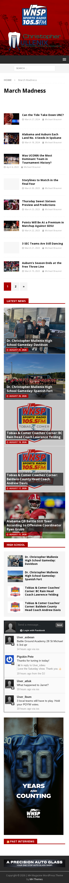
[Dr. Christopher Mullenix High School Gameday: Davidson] (15, 561)
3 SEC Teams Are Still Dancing (42, 243)
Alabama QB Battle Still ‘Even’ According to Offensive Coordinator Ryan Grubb (34, 525)
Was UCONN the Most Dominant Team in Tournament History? (37, 159)
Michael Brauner (53, 119)
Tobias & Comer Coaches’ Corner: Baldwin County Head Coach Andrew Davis (32, 479)
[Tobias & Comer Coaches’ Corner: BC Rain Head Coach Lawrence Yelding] (15, 592)
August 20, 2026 (17, 396)
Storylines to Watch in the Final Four (40, 181)
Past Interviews (22, 841)
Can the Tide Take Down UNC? (43, 115)
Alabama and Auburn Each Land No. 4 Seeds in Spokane (41, 136)
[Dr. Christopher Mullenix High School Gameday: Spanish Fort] (15, 576)
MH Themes (36, 879)
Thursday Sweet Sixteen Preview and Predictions (39, 202)
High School (16, 545)
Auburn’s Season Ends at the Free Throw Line (42, 264)
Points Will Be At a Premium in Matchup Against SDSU (43, 224)
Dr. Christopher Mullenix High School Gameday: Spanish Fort (30, 389)
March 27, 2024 (32, 119)
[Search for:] (34, 68)
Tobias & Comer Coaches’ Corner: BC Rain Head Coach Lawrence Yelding (34, 435)
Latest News (16, 301)
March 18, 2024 (32, 142)
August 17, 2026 (17, 488)
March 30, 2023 (32, 188)
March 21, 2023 (32, 247)
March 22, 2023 (32, 230)
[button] (63, 59)
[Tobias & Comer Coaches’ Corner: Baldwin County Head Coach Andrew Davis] (15, 607)
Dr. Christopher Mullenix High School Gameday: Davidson (29, 343)
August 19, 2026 (17, 442)
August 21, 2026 (17, 350)
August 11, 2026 (17, 534)
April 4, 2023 (13, 167)
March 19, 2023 (32, 271)
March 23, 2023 (32, 209)
